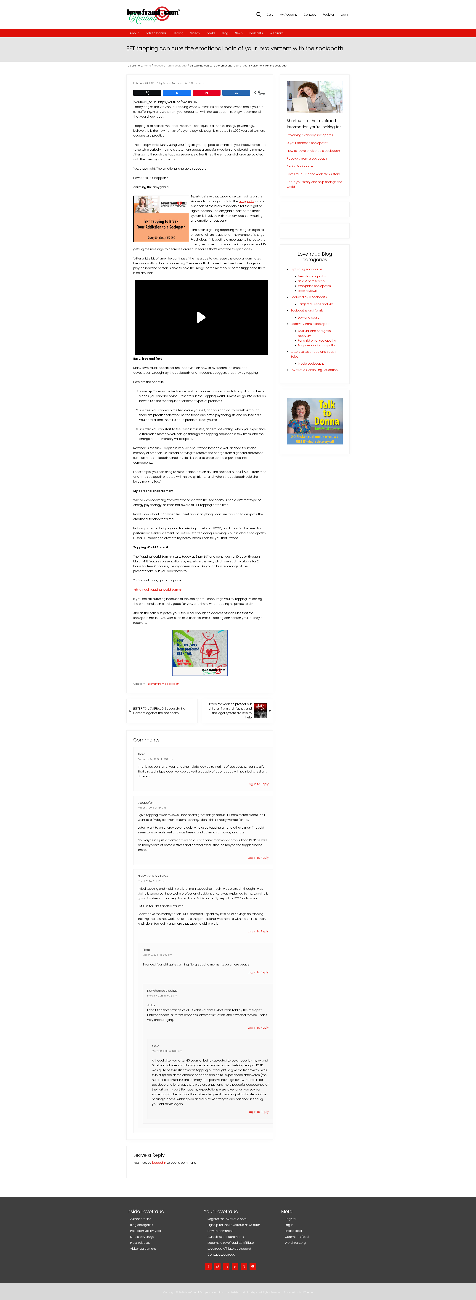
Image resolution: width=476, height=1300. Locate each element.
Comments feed (297, 1237)
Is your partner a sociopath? (307, 143)
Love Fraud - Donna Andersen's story (313, 174)
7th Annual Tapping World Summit (157, 589)
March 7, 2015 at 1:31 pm (152, 881)
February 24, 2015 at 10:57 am (155, 759)
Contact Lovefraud (221, 1254)
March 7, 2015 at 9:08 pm (162, 995)
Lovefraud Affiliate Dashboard (229, 1249)
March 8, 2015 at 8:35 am (167, 1051)
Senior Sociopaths (300, 166)
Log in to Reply (258, 784)
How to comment (220, 1231)
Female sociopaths (312, 276)
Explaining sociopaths (306, 269)
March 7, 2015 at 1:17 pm (152, 807)
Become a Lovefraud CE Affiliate (231, 1243)
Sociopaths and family (307, 310)
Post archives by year (145, 1231)
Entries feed (293, 1231)
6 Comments (197, 83)
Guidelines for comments (226, 1237)
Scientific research (311, 281)
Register (290, 1219)
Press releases (140, 1243)
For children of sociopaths (317, 340)
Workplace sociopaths (314, 286)
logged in (159, 1163)
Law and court (308, 317)
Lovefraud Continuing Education (314, 370)
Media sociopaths (311, 363)
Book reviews (307, 291)
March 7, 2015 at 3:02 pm (157, 954)
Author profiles (140, 1219)
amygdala (246, 201)
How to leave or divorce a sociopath (313, 151)
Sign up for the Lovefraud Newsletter (234, 1225)
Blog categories (141, 1225)
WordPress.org (295, 1243)
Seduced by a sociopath (309, 297)
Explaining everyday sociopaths (310, 135)
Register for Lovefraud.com (227, 1219)
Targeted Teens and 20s (316, 304)
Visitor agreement (143, 1249)
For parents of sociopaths (317, 345)
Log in (345, 14)
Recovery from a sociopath (162, 683)
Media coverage (142, 1237)
